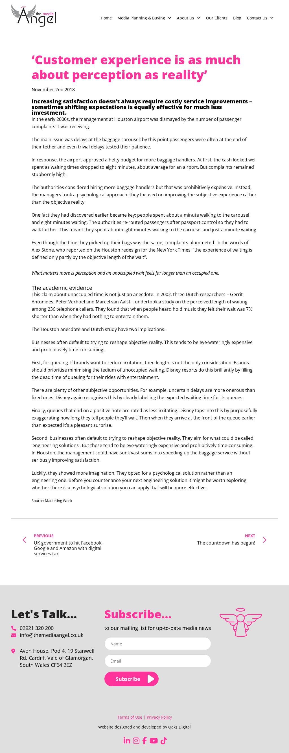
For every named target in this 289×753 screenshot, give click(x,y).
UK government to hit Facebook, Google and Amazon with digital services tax (68, 545)
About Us (185, 18)
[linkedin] (127, 741)
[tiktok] (164, 741)
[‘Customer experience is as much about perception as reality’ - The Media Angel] (33, 15)
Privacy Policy (159, 717)
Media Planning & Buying (141, 18)
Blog (237, 18)
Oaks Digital (179, 727)
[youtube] (154, 741)
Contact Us (257, 18)
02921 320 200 (37, 628)
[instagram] (136, 741)
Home (106, 18)
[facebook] (144, 741)
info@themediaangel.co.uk (51, 635)
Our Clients (216, 18)
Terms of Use (129, 717)
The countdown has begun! (226, 539)
